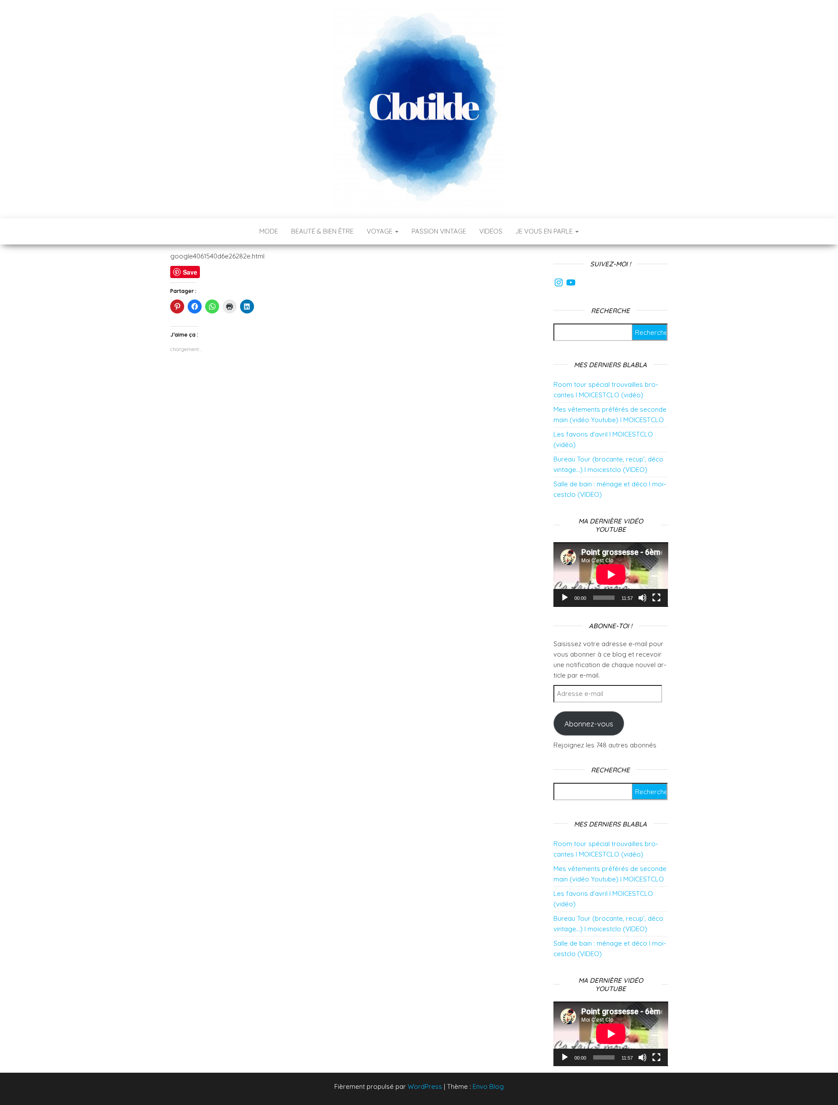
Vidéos (490, 231)
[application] (610, 574)
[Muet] (642, 597)
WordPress (425, 1086)
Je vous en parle (544, 231)
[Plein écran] (656, 597)
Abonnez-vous (588, 723)
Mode (268, 231)
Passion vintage (439, 231)
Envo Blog (488, 1086)
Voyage (380, 231)
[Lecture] (564, 597)
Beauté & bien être (322, 231)
